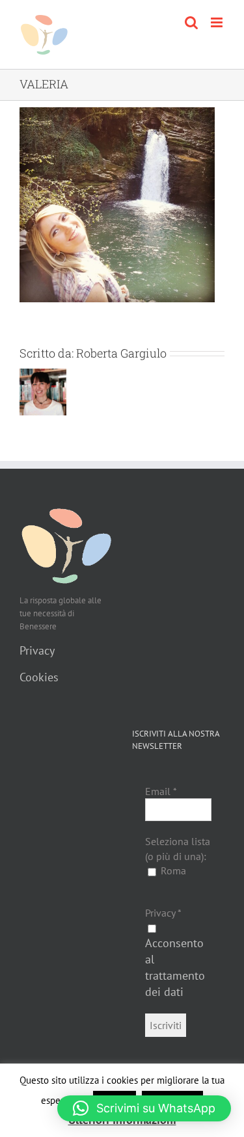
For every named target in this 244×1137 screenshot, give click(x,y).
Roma (172, 870)
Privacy (37, 650)
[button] (144, 1108)
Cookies (39, 677)
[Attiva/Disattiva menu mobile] (217, 22)
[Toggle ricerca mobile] (191, 22)
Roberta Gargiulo (121, 353)
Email (161, 791)
